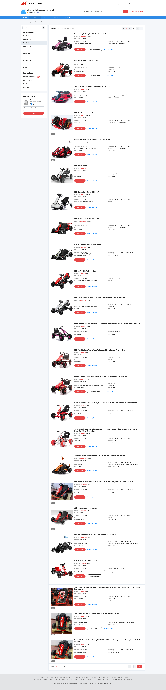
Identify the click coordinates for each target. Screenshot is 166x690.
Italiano (71, 679)
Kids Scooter (26, 53)
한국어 (94, 679)
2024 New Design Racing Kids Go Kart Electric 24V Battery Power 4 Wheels (100, 455)
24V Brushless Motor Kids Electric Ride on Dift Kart (92, 86)
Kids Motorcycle (27, 39)
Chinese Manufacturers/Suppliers (62, 677)
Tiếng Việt (119, 679)
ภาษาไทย (108, 679)
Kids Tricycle (26, 57)
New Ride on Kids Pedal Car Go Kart (86, 60)
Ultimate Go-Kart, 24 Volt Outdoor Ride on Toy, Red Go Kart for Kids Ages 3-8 (100, 376)
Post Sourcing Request (138, 11)
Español (45, 679)
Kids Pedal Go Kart (80, 166)
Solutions (56, 17)
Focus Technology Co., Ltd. (71, 683)
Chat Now (35, 104)
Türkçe (114, 679)
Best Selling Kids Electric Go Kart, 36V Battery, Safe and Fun (95, 534)
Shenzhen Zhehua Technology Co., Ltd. (40, 10)
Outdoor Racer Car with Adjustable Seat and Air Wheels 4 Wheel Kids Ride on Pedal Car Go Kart (107, 324)
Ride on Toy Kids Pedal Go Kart (85, 271)
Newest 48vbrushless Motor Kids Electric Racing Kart (92, 139)
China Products (49, 677)
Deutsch (77, 679)
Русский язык (65, 679)
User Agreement (92, 683)
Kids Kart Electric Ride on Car (84, 113)
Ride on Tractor (27, 50)
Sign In (101, 4)
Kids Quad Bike (27, 46)
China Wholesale (76, 677)
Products (36, 17)
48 (64, 666)
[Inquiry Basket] (125, 4)
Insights (127, 677)
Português (51, 679)
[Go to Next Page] (141, 28)
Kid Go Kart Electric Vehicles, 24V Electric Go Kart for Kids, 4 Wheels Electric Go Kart (103, 482)
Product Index (113, 677)
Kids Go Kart (26, 43)
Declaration (101, 683)
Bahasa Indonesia (128, 679)
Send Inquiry (80, 49)
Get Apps (132, 4)
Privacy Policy (108, 683)
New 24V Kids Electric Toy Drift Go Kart (87, 245)
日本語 (99, 679)
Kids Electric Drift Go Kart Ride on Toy (87, 192)
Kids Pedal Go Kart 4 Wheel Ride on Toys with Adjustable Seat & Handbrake (100, 297)
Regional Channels (103, 677)
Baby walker (26, 64)
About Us (46, 17)
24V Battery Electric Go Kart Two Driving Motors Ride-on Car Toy (96, 613)
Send (33, 113)
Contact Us (67, 17)
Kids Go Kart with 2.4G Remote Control (87, 561)
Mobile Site (120, 677)
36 (60, 666)
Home (25, 17)
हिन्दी (104, 679)
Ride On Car (26, 36)
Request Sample (95, 49)
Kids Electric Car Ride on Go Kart (85, 508)
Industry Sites (94, 677)
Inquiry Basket (109, 49)
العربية (89, 679)
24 (56, 666)
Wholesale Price (85, 677)
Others (25, 67)
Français (58, 679)
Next (139, 666)
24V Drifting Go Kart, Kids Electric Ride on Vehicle (91, 34)
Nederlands (83, 679)
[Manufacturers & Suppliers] (32, 3)
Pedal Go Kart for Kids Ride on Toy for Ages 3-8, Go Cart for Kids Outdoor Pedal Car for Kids (105, 403)
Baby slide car (27, 60)
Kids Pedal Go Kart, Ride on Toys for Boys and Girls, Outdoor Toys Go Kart (99, 350)
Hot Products (41, 677)
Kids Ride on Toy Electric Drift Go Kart (87, 218)
